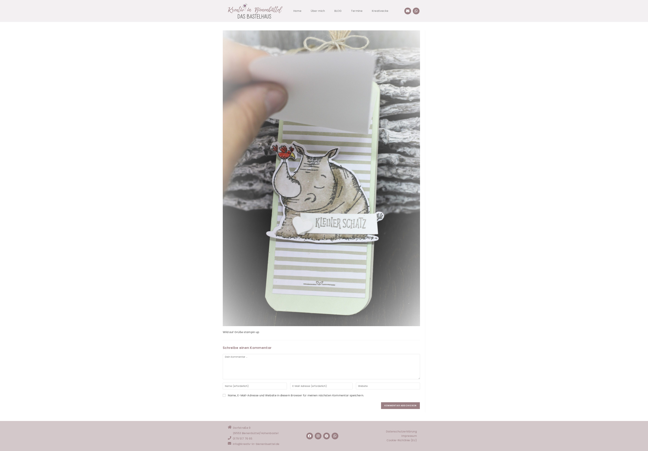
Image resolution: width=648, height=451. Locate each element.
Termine (356, 11)
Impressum (409, 436)
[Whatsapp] (416, 11)
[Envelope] (407, 11)
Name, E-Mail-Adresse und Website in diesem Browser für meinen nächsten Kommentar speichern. (296, 395)
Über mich (318, 11)
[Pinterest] (326, 436)
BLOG (338, 11)
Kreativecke (380, 11)
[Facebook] (309, 436)
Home (297, 11)
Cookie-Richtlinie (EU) (402, 440)
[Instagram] (318, 436)
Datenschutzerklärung (401, 431)
